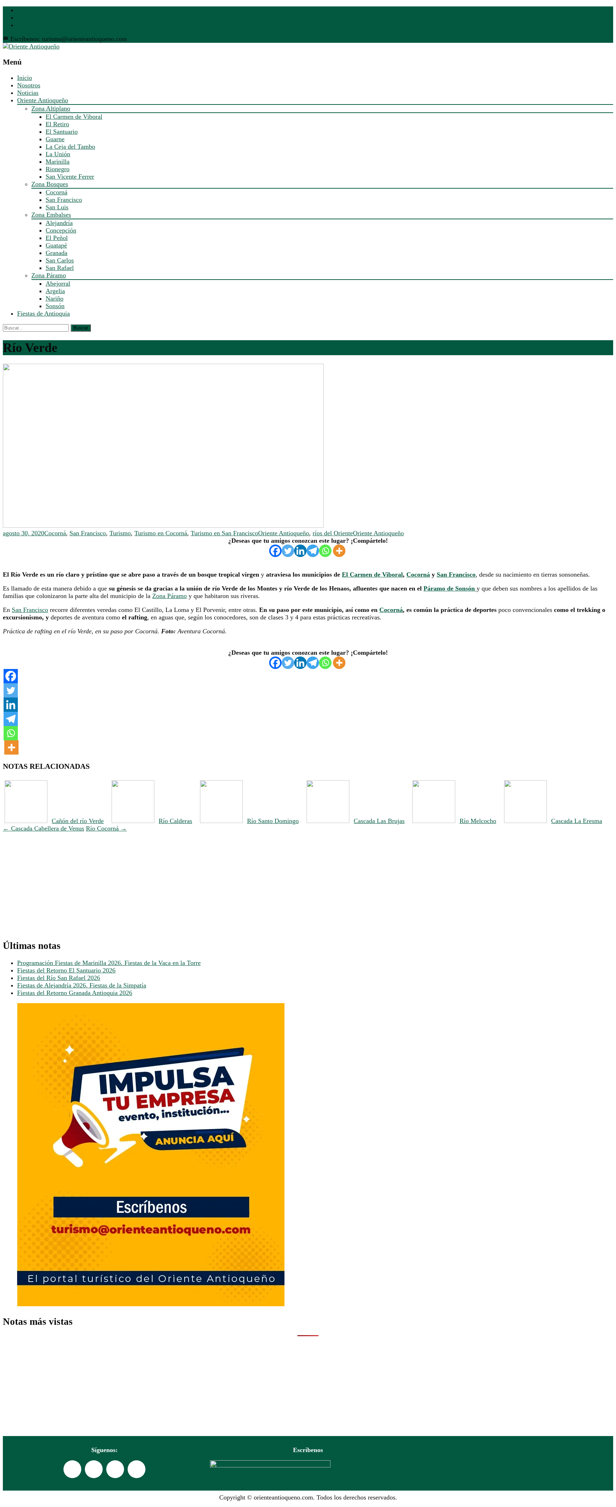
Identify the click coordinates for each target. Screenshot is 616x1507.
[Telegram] (313, 551)
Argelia (55, 291)
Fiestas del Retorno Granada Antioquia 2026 (74, 992)
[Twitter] (288, 551)
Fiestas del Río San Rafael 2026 (58, 977)
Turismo (120, 533)
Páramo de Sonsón (450, 588)
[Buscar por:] (37, 327)
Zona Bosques (49, 184)
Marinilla (58, 161)
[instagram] (20, 25)
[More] (339, 551)
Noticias (27, 92)
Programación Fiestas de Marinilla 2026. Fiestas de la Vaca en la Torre (109, 962)
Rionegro (58, 169)
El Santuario (62, 131)
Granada (56, 252)
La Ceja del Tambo (70, 146)
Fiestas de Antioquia (43, 313)
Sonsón (55, 306)
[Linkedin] (300, 551)
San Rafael (60, 267)
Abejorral (58, 283)
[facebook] (20, 10)
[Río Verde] (163, 525)
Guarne (55, 139)
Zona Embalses (51, 214)
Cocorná (56, 192)
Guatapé (56, 245)
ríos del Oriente (333, 533)
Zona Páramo (48, 275)
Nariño (54, 298)
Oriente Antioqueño (42, 100)
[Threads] (136, 1469)
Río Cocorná (106, 828)
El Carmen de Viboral (74, 116)
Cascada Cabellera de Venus (43, 828)
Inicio (24, 77)
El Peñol (57, 237)
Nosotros (28, 85)
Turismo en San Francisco (224, 533)
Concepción (61, 230)
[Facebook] (275, 551)
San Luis (57, 207)
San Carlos (60, 260)
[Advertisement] (217, 882)
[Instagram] (115, 1469)
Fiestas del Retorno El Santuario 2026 (66, 970)
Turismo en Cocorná (160, 533)
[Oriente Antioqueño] (31, 46)
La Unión (58, 154)
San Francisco (64, 199)
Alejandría (59, 222)
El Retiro (57, 124)
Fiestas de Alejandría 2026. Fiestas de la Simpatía (81, 985)
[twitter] (20, 17)
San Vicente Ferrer (70, 176)
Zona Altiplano (50, 108)
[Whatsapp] (325, 551)
